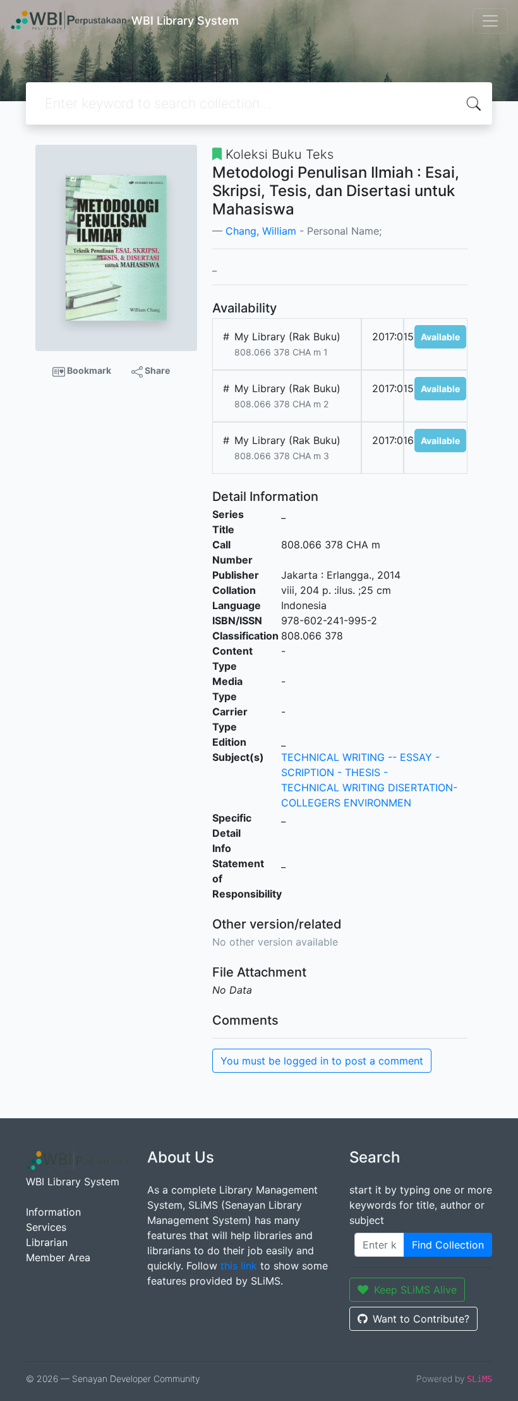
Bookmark (88, 370)
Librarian (47, 1242)
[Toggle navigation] (490, 21)
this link (238, 1265)
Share (156, 370)
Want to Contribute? (421, 1318)
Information (53, 1212)
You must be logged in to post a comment (321, 1060)
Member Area (58, 1257)
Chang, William (261, 231)
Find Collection (448, 1244)
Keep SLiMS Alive (415, 1289)
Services (46, 1227)
